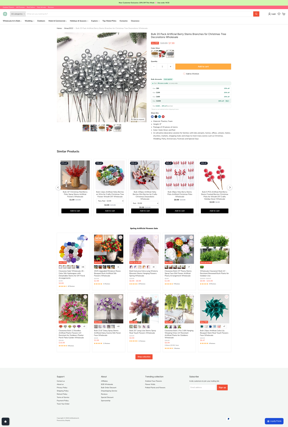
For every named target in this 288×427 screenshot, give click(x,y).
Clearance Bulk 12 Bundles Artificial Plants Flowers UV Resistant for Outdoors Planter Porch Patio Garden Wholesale (71, 334)
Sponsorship (105, 400)
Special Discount (107, 397)
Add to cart (75, 211)
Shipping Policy (63, 391)
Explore (94, 21)
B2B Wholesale (107, 384)
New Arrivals (41, 7)
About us (60, 384)
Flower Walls (150, 384)
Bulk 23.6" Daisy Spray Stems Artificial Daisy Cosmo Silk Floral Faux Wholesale (107, 333)
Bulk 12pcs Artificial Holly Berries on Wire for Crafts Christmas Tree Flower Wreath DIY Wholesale (110, 194)
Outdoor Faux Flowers (153, 381)
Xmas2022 (68, 28)
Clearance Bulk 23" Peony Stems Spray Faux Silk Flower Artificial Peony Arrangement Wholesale (178, 273)
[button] (86, 128)
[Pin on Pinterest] (163, 116)
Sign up (222, 387)
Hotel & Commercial (57, 21)
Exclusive (124, 21)
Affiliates (104, 381)
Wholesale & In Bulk (11, 21)
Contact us (61, 381)
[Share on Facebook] (152, 116)
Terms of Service (63, 397)
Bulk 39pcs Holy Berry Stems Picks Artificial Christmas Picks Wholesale (179, 194)
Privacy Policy (62, 387)
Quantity (154, 61)
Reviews (51, 7)
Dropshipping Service (109, 391)
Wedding (29, 21)
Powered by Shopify (63, 420)
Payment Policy (63, 400)
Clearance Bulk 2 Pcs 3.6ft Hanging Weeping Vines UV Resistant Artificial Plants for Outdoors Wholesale (179, 334)
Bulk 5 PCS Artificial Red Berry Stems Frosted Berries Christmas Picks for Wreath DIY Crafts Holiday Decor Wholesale (214, 195)
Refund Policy (62, 394)
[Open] (5, 421)
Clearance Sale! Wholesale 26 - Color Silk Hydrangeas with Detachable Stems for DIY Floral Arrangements (72, 274)
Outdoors (41, 21)
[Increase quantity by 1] (170, 66)
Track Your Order (63, 404)
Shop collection (144, 357)
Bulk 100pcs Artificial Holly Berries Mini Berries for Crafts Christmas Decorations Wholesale (145, 195)
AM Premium (20, 7)
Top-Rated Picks (109, 21)
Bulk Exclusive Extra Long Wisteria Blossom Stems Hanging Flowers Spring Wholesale (143, 273)
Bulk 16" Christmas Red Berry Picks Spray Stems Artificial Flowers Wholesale (75, 194)
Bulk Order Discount (108, 387)
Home (59, 28)
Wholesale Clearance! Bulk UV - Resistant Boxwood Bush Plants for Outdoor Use (214, 273)
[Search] (256, 14)
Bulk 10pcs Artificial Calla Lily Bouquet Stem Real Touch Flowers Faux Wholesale (214, 333)
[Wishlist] (279, 14)
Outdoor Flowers (8, 7)
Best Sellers (31, 7)
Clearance (135, 21)
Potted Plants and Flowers (155, 387)
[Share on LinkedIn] (159, 116)
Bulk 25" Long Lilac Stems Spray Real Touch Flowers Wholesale (142, 331)
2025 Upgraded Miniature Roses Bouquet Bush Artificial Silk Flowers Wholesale (107, 273)
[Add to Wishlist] (85, 237)
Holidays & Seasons (78, 21)
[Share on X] (156, 116)
